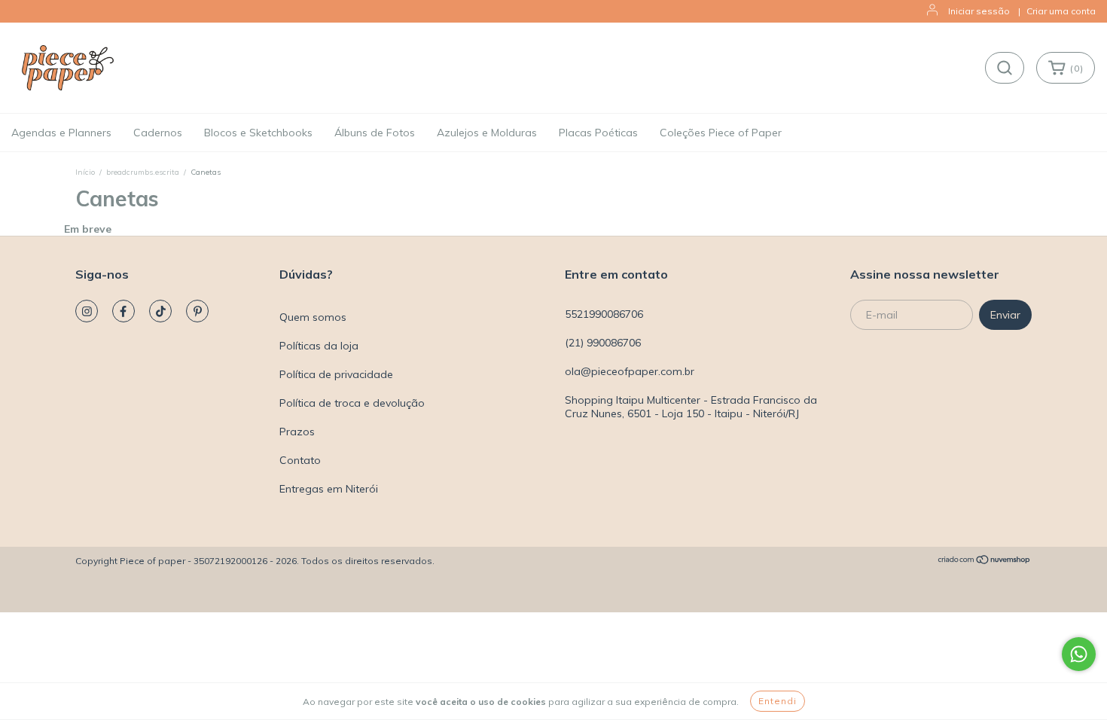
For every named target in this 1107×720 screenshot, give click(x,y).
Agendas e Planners (61, 132)
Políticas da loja (318, 345)
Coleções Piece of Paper (721, 132)
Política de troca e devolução (352, 403)
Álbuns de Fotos (374, 132)
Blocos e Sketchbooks (258, 132)
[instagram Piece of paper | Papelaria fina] (86, 311)
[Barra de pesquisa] (1004, 68)
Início (85, 172)
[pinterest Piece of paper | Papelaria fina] (197, 311)
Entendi (777, 700)
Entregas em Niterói (328, 489)
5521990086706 (604, 314)
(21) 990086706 (603, 342)
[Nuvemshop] (985, 561)
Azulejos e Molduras (487, 132)
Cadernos (157, 132)
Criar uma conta (1061, 11)
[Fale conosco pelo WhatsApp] (1079, 654)
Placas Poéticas (598, 132)
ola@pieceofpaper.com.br (629, 371)
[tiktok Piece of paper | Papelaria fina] (160, 311)
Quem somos (312, 317)
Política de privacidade (336, 374)
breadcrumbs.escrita (142, 172)
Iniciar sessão (979, 11)
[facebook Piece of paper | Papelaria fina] (123, 311)
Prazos (297, 431)
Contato (300, 460)
